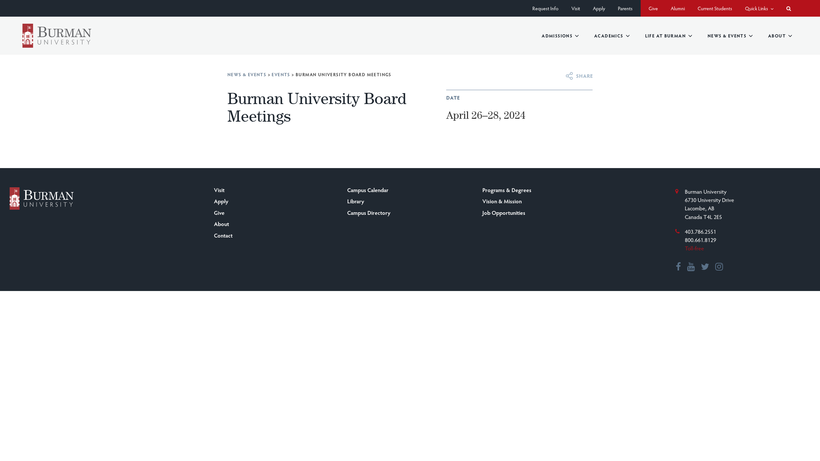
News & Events (727, 36)
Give (653, 8)
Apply (599, 8)
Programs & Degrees (506, 190)
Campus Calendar (368, 190)
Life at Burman (665, 36)
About (777, 36)
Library (355, 201)
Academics (608, 36)
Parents (625, 8)
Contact (223, 235)
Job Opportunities (503, 212)
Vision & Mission (502, 201)
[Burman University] (56, 35)
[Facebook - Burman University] (679, 267)
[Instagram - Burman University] (719, 267)
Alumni (678, 8)
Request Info (545, 8)
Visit (575, 8)
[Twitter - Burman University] (705, 267)
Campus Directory (368, 212)
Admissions (557, 36)
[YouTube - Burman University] (691, 267)
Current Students (715, 8)
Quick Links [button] (757, 8)
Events (281, 74)
